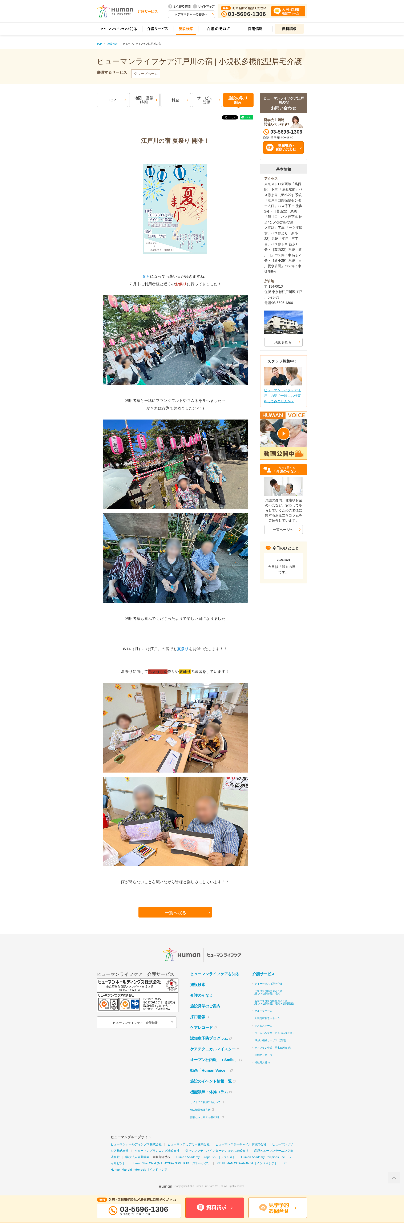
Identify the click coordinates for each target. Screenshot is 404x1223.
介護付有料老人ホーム (267, 1018)
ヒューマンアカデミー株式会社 (188, 1144)
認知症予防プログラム (209, 1038)
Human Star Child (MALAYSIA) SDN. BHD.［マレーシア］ (171, 1163)
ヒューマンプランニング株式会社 (156, 1150)
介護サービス (263, 974)
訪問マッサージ (263, 1055)
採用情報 (197, 1017)
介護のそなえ (201, 995)
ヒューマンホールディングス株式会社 (136, 1144)
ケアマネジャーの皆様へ (191, 14)
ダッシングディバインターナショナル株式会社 (216, 1150)
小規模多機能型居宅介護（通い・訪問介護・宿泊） (267, 992)
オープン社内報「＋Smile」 (214, 1060)
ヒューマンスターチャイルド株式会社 (240, 1144)
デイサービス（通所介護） (270, 983)
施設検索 (112, 43)
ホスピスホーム (263, 1025)
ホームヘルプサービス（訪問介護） (275, 1033)
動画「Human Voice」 (209, 1070)
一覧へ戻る (175, 912)
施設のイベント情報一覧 (211, 1081)
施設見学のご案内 (205, 1006)
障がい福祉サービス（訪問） (271, 1040)
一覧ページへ (283, 529)
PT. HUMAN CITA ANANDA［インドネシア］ (247, 1163)
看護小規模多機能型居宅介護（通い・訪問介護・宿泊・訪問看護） (273, 1002)
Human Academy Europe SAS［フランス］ (205, 1157)
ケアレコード (201, 1027)
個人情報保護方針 (200, 1109)
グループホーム (263, 1010)
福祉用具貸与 (262, 1062)
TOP (99, 43)
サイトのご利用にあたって (205, 1102)
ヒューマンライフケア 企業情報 (135, 1022)
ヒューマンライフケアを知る (214, 974)
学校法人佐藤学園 (137, 1157)
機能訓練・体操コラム (209, 1092)
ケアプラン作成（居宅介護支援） (273, 1047)
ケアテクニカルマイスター (213, 1049)
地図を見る (283, 342)
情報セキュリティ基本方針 (205, 1117)
